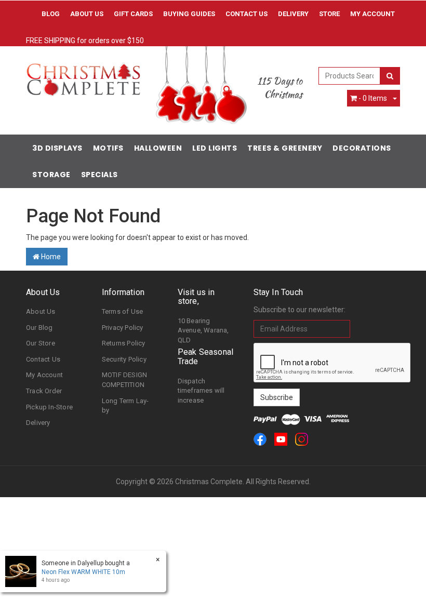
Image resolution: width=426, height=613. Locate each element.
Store (329, 14)
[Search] (390, 76)
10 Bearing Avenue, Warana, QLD (203, 330)
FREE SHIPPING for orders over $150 (85, 40)
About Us (86, 14)
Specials (99, 174)
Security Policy (124, 359)
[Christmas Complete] (83, 76)
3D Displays (57, 148)
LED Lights (214, 148)
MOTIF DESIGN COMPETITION (124, 380)
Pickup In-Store (49, 407)
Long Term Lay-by (125, 406)
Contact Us (246, 14)
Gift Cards (133, 14)
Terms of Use (122, 311)
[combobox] (349, 76)
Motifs (108, 148)
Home (50, 256)
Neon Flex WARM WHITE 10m (83, 572)
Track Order (44, 391)
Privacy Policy (122, 327)
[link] (260, 439)
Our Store (40, 343)
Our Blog (39, 327)
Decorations (361, 148)
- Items (372, 98)
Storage (51, 174)
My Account (44, 375)
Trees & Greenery (284, 148)
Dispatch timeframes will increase (201, 390)
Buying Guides (189, 14)
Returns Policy (123, 343)
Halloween (158, 148)
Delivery (293, 14)
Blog (51, 14)
